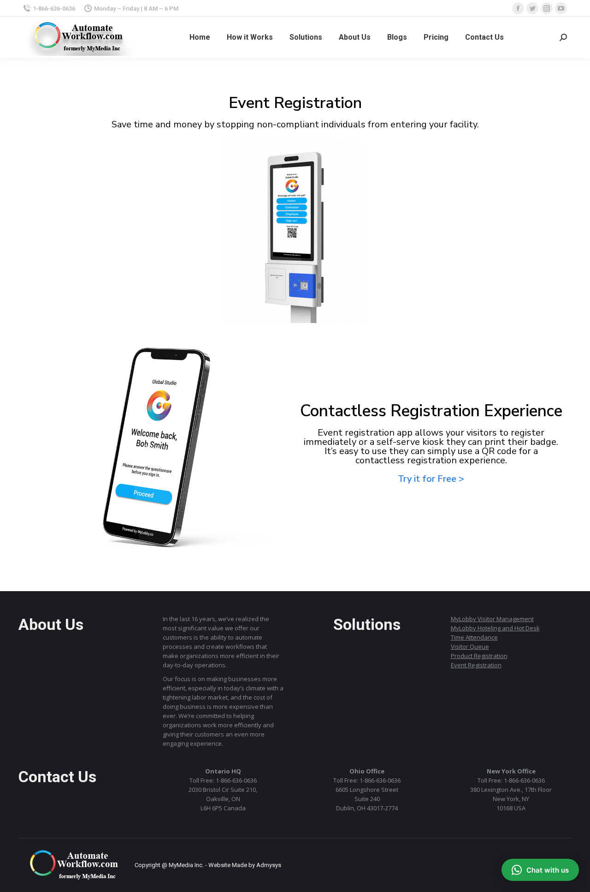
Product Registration (479, 656)
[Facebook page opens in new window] (518, 8)
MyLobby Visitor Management (492, 619)
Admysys (268, 865)
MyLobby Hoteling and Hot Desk (495, 628)
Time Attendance (474, 637)
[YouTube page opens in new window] (561, 8)
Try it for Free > (431, 479)
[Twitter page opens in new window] (532, 8)
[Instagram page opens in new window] (547, 8)
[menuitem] (200, 37)
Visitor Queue (470, 646)
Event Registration (476, 665)
